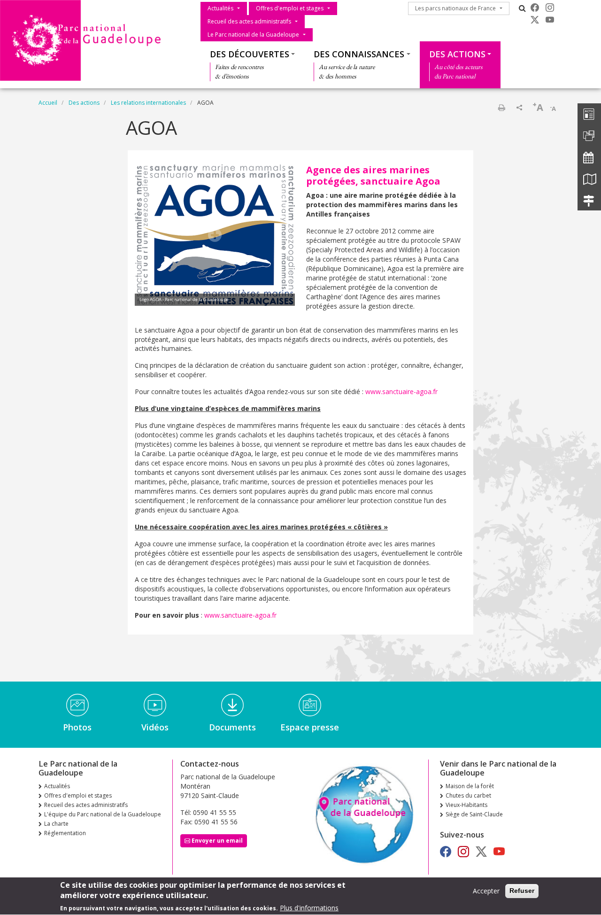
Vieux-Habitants (466, 805)
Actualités (220, 8)
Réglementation (65, 833)
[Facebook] (535, 7)
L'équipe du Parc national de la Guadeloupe (102, 814)
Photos (77, 727)
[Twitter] (535, 19)
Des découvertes (249, 54)
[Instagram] (550, 7)
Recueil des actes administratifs (249, 21)
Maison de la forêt (470, 786)
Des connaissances (359, 54)
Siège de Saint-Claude (474, 814)
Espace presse (309, 727)
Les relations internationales (148, 103)
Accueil (48, 103)
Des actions (457, 54)
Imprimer (501, 107)
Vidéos (155, 727)
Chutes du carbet (468, 795)
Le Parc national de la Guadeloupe (253, 35)
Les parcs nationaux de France (455, 8)
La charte (56, 824)
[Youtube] (550, 19)
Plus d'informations (309, 907)
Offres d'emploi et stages (290, 8)
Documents (232, 727)
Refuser (521, 890)
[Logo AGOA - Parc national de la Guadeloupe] (215, 234)
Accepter (486, 890)
